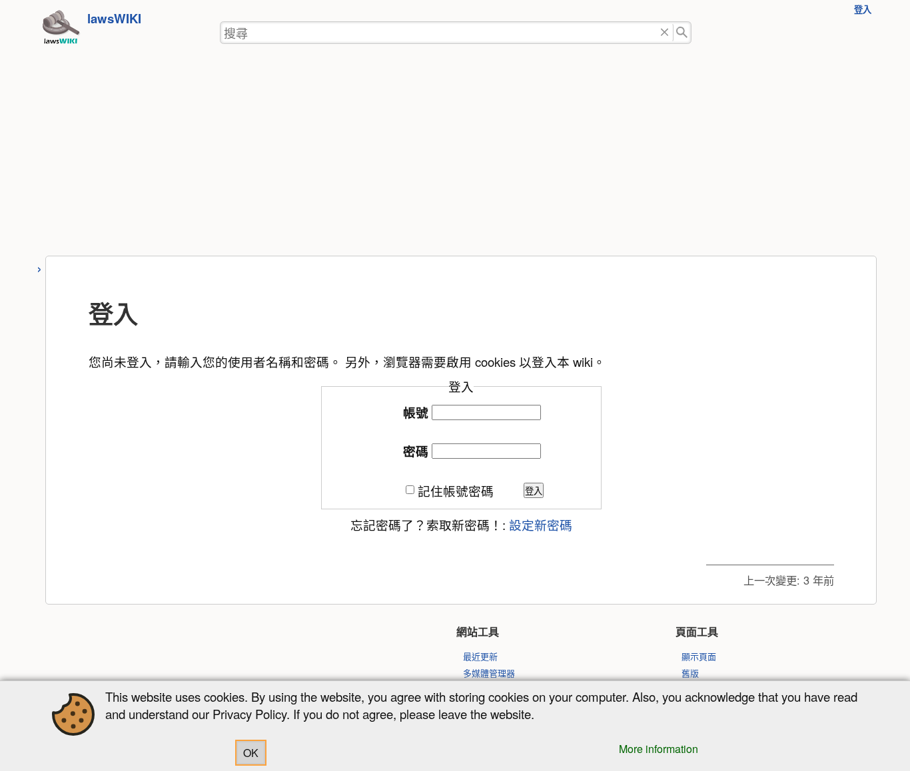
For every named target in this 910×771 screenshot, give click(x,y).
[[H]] (60, 30)
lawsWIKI (114, 18)
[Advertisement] (455, 156)
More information (658, 748)
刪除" (665, 33)
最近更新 (480, 656)
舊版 (690, 672)
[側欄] (40, 267)
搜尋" (682, 33)
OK (250, 752)
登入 (862, 9)
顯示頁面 (699, 656)
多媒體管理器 (489, 672)
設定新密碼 (540, 524)
